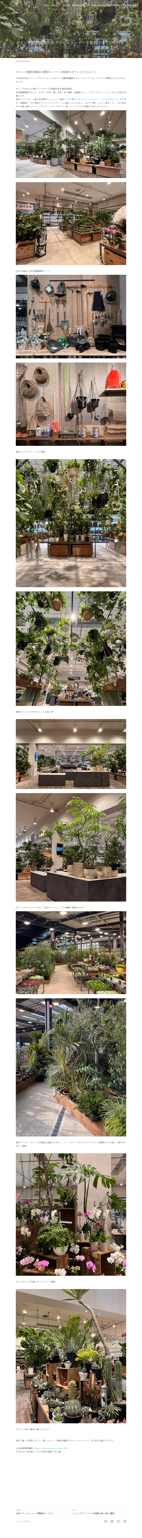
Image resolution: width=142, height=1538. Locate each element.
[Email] (124, 1521)
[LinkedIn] (118, 1521)
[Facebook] (105, 1521)
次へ (74, 1510)
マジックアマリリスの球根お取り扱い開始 (93, 1513)
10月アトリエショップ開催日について (35, 1513)
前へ (20, 1510)
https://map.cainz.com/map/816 (51, 1448)
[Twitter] (112, 1521)
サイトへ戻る (24, 1521)
